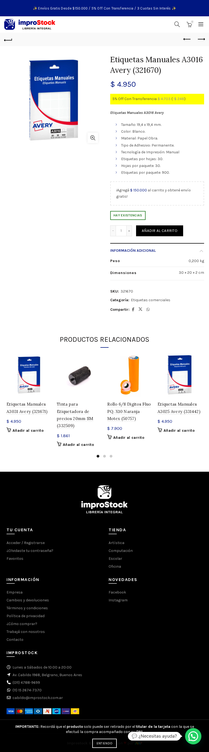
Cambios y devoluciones (28, 600)
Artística (116, 542)
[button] (193, 736)
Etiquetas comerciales (150, 300)
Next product (201, 39)
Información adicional (133, 250)
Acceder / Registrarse (26, 542)
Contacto (15, 639)
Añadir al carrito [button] (28, 430)
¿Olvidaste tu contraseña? (30, 550)
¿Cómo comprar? (22, 624)
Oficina (115, 566)
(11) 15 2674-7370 (27, 690)
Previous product (187, 39)
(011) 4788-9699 (26, 682)
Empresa (15, 592)
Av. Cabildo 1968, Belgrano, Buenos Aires (47, 675)
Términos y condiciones (27, 608)
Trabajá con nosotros (26, 631)
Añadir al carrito (159, 230)
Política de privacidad (26, 616)
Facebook (117, 592)
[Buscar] (177, 24)
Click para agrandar (93, 138)
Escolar (115, 558)
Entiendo (104, 743)
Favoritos (15, 558)
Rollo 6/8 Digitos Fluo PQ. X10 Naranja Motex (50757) (129, 411)
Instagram (118, 600)
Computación (121, 550)
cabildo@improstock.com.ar (38, 697)
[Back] (8, 39)
